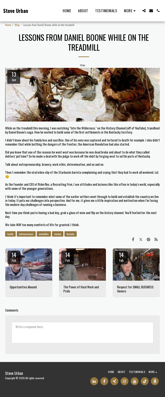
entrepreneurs (26, 234)
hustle (10, 234)
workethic (44, 234)
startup (57, 234)
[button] (144, 10)
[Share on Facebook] (133, 239)
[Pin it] (148, 239)
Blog (17, 25)
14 (14, 257)
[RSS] (156, 239)
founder (71, 234)
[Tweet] (141, 239)
